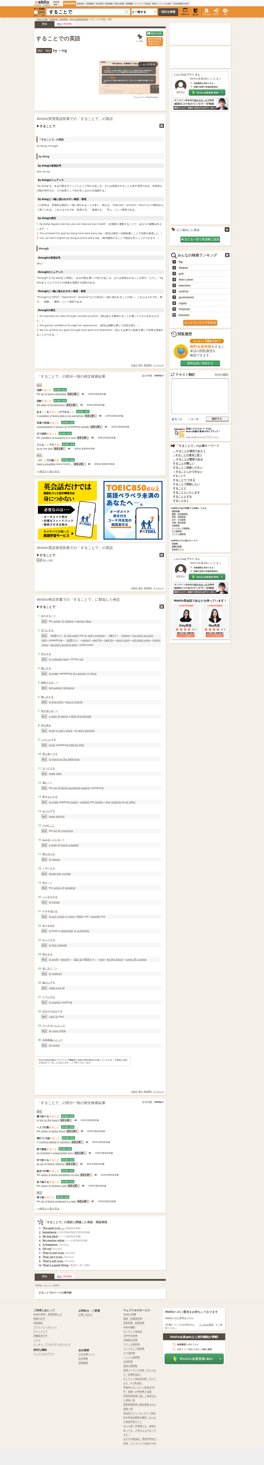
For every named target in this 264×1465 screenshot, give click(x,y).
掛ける (53, 911)
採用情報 (83, 1362)
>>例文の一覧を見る (48, 471)
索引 (140, 365)
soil (81, 659)
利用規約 (38, 1322)
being (51, 393)
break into (55, 873)
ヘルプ (36, 1340)
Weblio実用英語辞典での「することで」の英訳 (75, 118)
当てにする (47, 630)
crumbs (66, 873)
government (186, 297)
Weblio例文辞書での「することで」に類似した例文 (78, 599)
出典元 (134, 365)
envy (70, 1152)
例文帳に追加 (60, 389)
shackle (95, 916)
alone (62, 1131)
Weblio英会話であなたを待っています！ (200, 601)
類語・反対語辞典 (180, 514)
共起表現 (99, 3)
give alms (57, 702)
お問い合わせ (85, 1314)
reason (56, 859)
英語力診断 (119, 3)
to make (53, 673)
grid (181, 273)
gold (64, 1185)
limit (50, 448)
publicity (116, 802)
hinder (56, 902)
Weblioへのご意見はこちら (179, 1317)
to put (52, 916)
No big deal (50, 1236)
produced (60, 1201)
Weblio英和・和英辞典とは (47, 1314)
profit (55, 959)
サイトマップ (40, 1331)
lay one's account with (63, 645)
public (74, 802)
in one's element (85, 730)
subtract (57, 973)
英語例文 (81, 3)
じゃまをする (49, 896)
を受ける (48, 711)
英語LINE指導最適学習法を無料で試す (154, 41)
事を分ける (48, 854)
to (65, 635)
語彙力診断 (177, 546)
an (126, 802)
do (56, 1016)
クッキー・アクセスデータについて (52, 1344)
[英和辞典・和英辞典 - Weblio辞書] (42, 2)
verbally (84, 426)
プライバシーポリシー (45, 1327)
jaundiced (74, 788)
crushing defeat (47, 1142)
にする (51, 997)
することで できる (184, 479)
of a (75, 673)
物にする (46, 668)
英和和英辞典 (69, 3)
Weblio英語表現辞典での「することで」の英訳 (75, 547)
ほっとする (48, 939)
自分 (44, 1011)
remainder (67, 931)
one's (91, 635)
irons (71, 916)
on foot (75, 1174)
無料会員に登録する (200, 363)
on (65, 426)
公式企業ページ (86, 1354)
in (66, 916)
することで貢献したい (186, 484)
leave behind (56, 816)
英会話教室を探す (181, 3)
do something (76, 415)
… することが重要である (188, 459)
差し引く (47, 968)
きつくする (48, 768)
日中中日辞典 (130, 1335)
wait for (97, 640)
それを (53, 1011)
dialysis (183, 267)
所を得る (46, 725)
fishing (51, 1163)
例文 (59, 24)
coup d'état (59, 1031)
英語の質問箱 (130, 1365)
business (184, 315)
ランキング (158, 365)
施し (43, 696)
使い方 (195, 14)
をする (47, 654)
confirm (184, 291)
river (73, 437)
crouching (67, 830)
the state (42, 404)
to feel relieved (58, 945)
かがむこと (48, 825)
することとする (182, 496)
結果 (69, 640)
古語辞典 (176, 525)
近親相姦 (47, 1040)
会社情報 (83, 1358)
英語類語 (90, 3)
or (85, 635)
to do (52, 745)
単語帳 (175, 544)
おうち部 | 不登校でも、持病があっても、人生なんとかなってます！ (139, 1430)
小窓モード (185, 14)
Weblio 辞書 (42, 19)
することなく (181, 500)
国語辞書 (176, 511)
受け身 (46, 754)
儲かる (78, 959)
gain (102, 959)
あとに (46, 811)
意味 (86, 959)
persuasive (55, 688)
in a (68, 437)
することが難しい (183, 463)
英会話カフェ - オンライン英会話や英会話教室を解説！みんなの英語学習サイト (139, 1417)
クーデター (48, 1025)
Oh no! (47, 1248)
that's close (186, 279)
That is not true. (53, 1252)
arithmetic (83, 931)
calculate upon (141, 640)
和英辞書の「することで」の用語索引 (47, 1285)
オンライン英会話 (143, 3)
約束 (53, 635)
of (46, 393)
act (42, 393)
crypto (183, 303)
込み (44, 839)
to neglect (55, 1002)
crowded (73, 845)
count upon (123, 640)
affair (132, 802)
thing (93, 673)
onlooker (45, 1152)
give (108, 802)
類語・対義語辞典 (132, 1318)
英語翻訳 (129, 3)
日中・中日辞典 (179, 520)
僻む (44, 782)
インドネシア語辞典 (181, 528)
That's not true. (53, 1261)
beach (55, 1120)
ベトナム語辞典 (179, 534)
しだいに (46, 739)
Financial (184, 309)
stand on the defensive (66, 759)
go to (39, 448)
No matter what (53, 1240)
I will (51, 1016)
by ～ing (48, 560)
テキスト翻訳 (185, 374)
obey (88, 621)
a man (60, 916)
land (65, 659)
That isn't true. (53, 1257)
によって (60, 1025)
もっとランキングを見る (200, 322)
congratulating (45, 426)
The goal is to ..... (54, 1228)
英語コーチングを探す (162, 3)
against (85, 788)
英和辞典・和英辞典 (59, 19)
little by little (76, 745)
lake (73, 1201)
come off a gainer (136, 959)
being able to (60, 415)
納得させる (47, 682)
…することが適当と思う (187, 455)
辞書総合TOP (40, 1335)
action (57, 621)
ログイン (216, 14)
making (69, 621)
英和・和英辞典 (179, 517)
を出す (51, 925)
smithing (56, 1185)
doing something (60, 1174)
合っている (53, 839)
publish (85, 802)
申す (44, 882)
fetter (80, 916)
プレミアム (207, 14)
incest (56, 1045)
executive (185, 285)
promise (100, 635)
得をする (47, 954)
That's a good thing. (56, 1265)
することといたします (186, 492)
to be (52, 730)
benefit (65, 959)
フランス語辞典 (131, 1344)
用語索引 (148, 365)
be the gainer (115, 959)
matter (99, 802)
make (52, 773)
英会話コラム (178, 549)
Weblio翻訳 (222, 374)
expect (126, 635)
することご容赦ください (188, 467)
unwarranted (60, 1152)
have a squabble (46, 463)
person (60, 426)
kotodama (49, 1232)
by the (47, 1120)
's (64, 730)
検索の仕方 (39, 1318)
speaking (70, 888)
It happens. (50, 1244)
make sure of (56, 988)
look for (108, 640)
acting (54, 1131)
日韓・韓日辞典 (179, 523)
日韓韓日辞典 (130, 1340)
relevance (68, 688)
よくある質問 (206, 1324)
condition (44, 415)
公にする (52, 796)
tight (59, 773)
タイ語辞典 (177, 531)
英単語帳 (109, 3)
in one (59, 730)
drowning (60, 437)
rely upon (72, 635)
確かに (46, 982)
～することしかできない (188, 471)
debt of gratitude (81, 716)
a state (53, 716)
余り (44, 925)
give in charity (74, 702)
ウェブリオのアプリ (43, 1353)
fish (41, 1120)
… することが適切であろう (189, 450)
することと (179, 488)
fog (181, 261)
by (50, 1031)
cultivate (57, 659)
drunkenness (57, 404)
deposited (60, 393)
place (69, 730)
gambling (65, 1142)
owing (64, 716)
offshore (60, 1163)
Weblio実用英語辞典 (79, 19)
